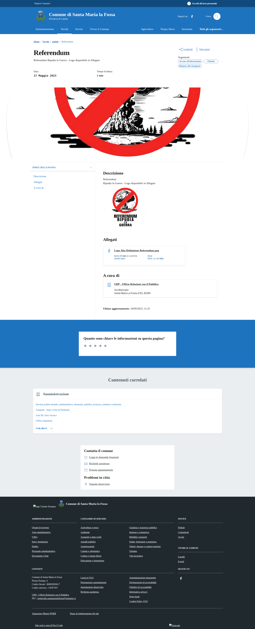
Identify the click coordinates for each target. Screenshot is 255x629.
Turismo (133, 551)
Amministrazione (44, 29)
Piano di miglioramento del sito (84, 613)
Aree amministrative (41, 532)
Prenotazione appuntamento (93, 582)
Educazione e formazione (92, 560)
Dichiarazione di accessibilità (142, 582)
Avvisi (181, 537)
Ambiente (85, 532)
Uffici (34, 537)
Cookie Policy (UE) (138, 601)
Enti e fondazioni (40, 541)
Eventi (181, 561)
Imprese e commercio (139, 532)
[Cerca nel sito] (216, 16)
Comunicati (183, 532)
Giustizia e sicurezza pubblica (143, 527)
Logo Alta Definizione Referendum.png (136, 250)
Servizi (79, 29)
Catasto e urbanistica (90, 551)
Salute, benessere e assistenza (143, 541)
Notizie (181, 527)
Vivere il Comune (99, 29)
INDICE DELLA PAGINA (44, 167)
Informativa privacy (138, 592)
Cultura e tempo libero (91, 556)
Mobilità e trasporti (138, 537)
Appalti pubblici (88, 541)
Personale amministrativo (43, 551)
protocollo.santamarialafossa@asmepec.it (56, 598)
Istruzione (187, 29)
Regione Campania (42, 3)
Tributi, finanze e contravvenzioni (145, 546)
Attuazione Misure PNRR (44, 613)
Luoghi (181, 557)
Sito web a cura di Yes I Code (49, 625)
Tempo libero (167, 29)
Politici (35, 546)
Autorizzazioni (87, 546)
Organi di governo (40, 527)
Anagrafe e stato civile (91, 537)
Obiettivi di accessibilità (140, 587)
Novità (64, 29)
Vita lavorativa (136, 556)
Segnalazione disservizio (92, 587)
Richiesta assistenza (90, 592)
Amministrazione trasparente (142, 577)
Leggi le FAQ (87, 577)
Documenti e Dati (40, 556)
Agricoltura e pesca (90, 527)
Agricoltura (147, 29)
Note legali (134, 596)
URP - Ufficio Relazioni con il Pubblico (136, 284)
